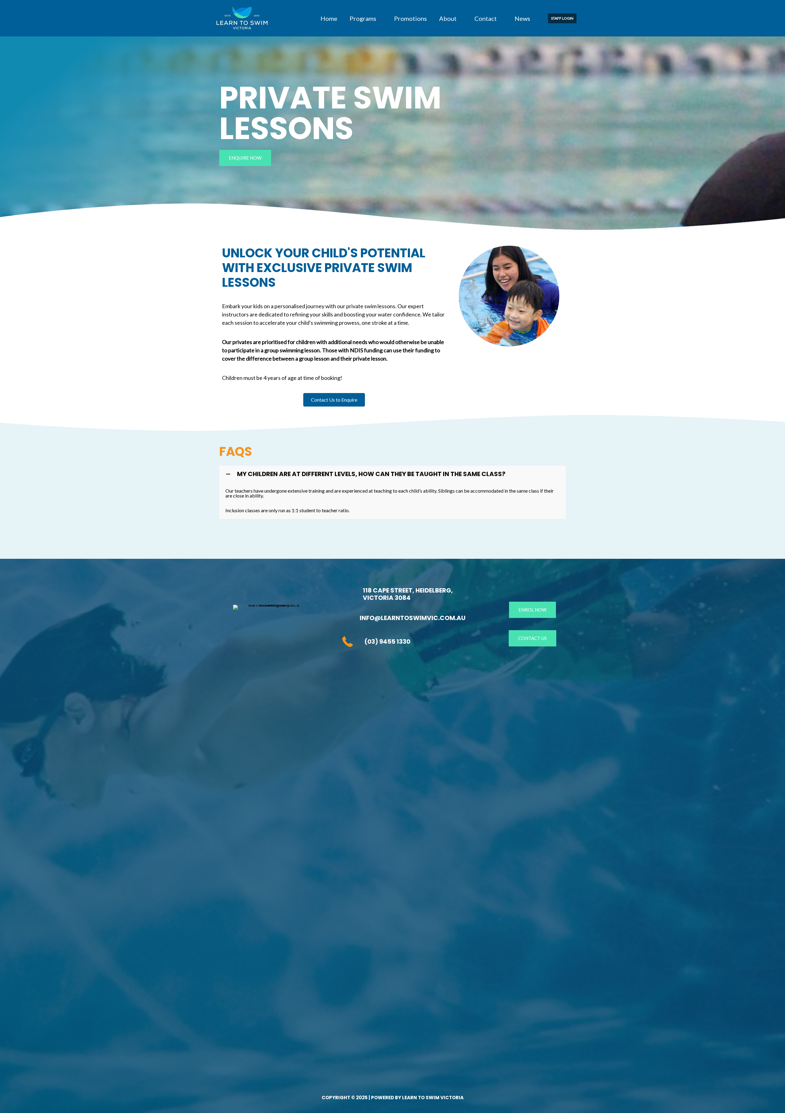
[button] (562, 18)
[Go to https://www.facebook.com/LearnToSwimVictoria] (347, 672)
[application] (379, 18)
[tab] (392, 474)
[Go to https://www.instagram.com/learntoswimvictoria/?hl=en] (366, 672)
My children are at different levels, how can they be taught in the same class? (371, 474)
